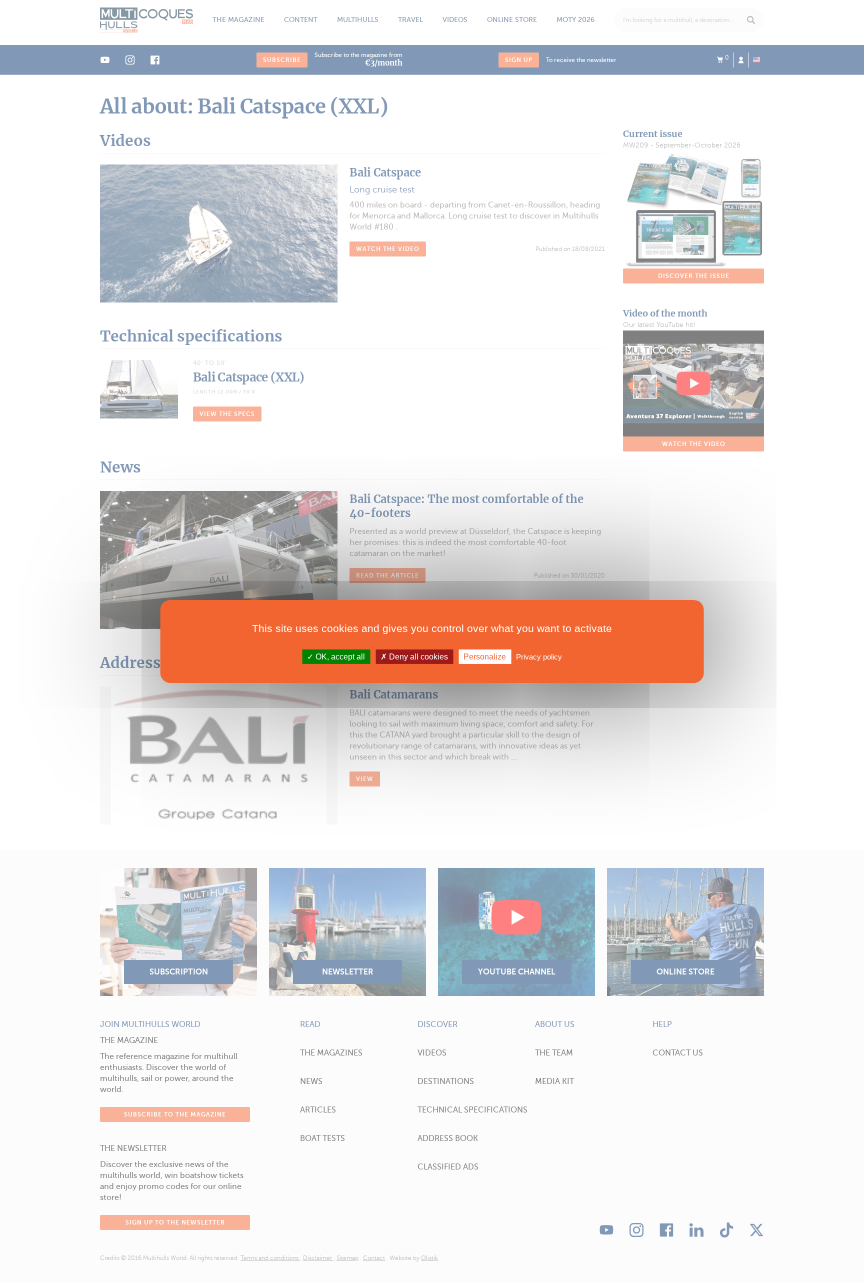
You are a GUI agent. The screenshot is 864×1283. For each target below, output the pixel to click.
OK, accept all (339, 656)
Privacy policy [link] (539, 656)
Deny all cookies (417, 656)
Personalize (485, 656)
